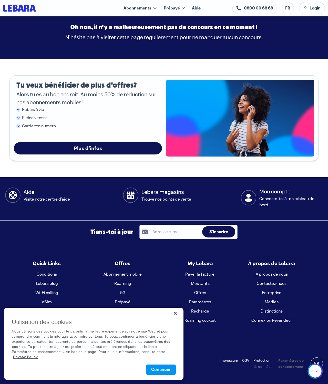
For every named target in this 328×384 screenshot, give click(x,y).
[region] (93, 344)
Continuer (161, 369)
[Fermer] (175, 313)
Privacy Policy (25, 357)
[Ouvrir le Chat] (315, 371)
